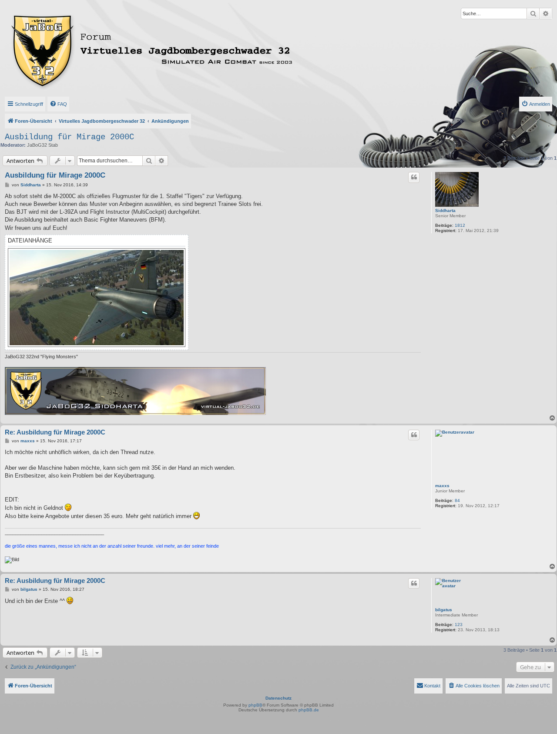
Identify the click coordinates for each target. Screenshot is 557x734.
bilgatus (443, 609)
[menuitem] (58, 104)
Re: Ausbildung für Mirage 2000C (55, 432)
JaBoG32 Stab (42, 145)
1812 (460, 225)
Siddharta (445, 210)
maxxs (442, 485)
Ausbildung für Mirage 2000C (69, 137)
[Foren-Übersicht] (187, 49)
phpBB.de (309, 709)
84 (457, 500)
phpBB (255, 705)
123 (459, 624)
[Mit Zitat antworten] (413, 177)
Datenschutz (278, 698)
